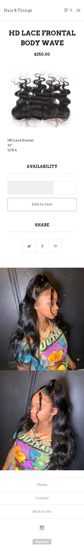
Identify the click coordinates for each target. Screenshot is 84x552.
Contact (42, 498)
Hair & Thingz (18, 10)
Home (42, 484)
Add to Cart (42, 204)
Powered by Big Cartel (42, 541)
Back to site (42, 511)
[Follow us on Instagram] (42, 528)
